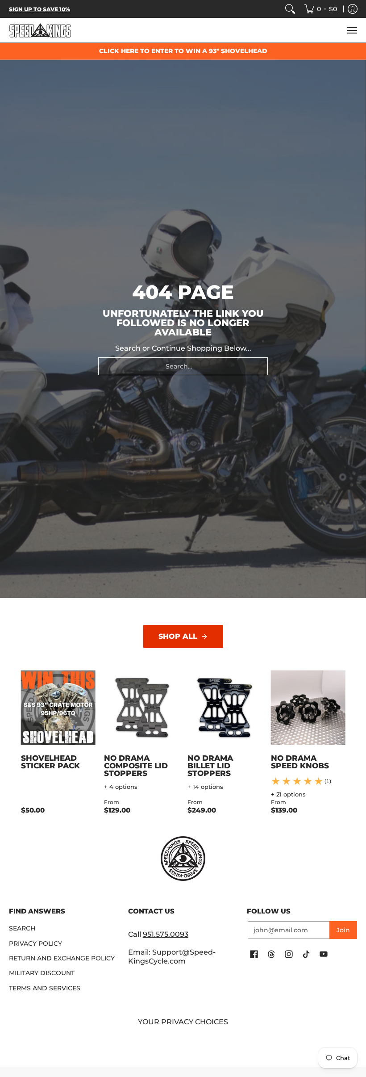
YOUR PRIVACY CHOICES (183, 1022)
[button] (254, 954)
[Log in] (353, 9)
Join (343, 930)
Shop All (177, 636)
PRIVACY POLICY (35, 943)
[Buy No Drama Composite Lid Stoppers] (141, 708)
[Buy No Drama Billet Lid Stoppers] (224, 708)
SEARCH (22, 928)
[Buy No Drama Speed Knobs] (308, 708)
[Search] (290, 9)
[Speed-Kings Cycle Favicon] (183, 858)
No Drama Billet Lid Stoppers (210, 765)
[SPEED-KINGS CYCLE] (40, 30)
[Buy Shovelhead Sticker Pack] (58, 708)
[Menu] (351, 30)
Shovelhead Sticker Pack (50, 761)
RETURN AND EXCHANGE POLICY (62, 958)
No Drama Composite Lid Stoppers (136, 765)
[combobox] (183, 366)
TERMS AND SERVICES (44, 988)
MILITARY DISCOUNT (42, 973)
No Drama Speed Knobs (300, 761)
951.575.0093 (165, 934)
